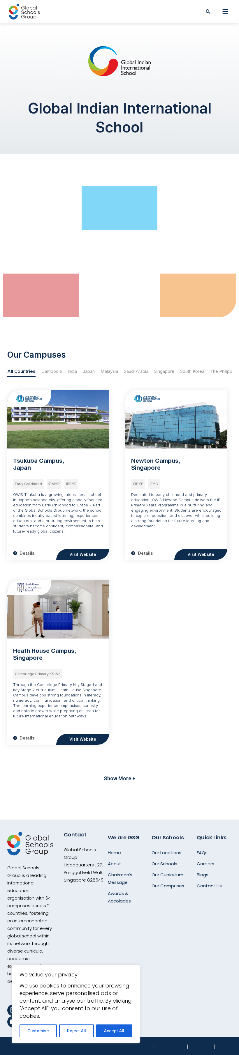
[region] (76, 1004)
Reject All (76, 1030)
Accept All (114, 1030)
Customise (38, 1030)
